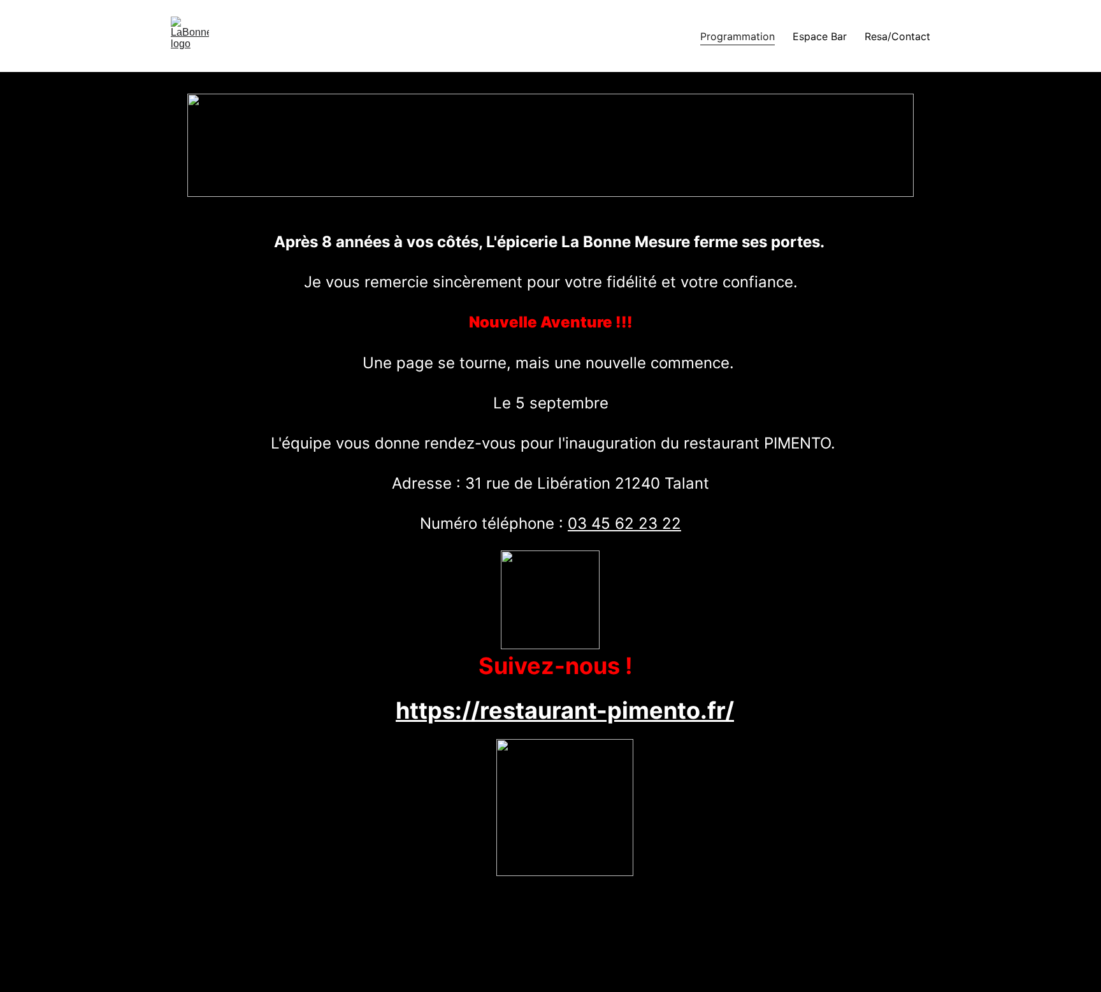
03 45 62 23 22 (624, 523)
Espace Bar (820, 36)
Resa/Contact (897, 36)
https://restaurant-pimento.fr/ (565, 710)
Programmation (737, 36)
